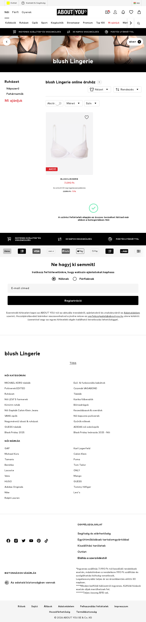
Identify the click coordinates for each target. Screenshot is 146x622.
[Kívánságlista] (131, 12)
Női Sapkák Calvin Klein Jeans (21, 410)
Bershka (9, 465)
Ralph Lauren (12, 498)
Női (7, 12)
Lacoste (9, 470)
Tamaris (9, 459)
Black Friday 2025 (15, 432)
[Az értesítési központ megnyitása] (123, 12)
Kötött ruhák (12, 405)
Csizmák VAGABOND (85, 388)
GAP (7, 448)
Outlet (13, 3)
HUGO (8, 481)
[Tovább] (131, 23)
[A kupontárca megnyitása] (107, 12)
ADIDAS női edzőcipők (86, 427)
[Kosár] (139, 12)
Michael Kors (12, 454)
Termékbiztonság (86, 612)
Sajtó (34, 606)
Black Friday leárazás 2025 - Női (92, 432)
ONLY (77, 470)
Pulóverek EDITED (15, 388)
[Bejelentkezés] (115, 12)
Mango (78, 476)
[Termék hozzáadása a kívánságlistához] (86, 117)
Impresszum (121, 606)
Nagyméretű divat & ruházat (21, 421)
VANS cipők (11, 416)
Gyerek (26, 12)
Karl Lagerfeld (82, 448)
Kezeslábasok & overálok (88, 410)
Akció (51, 103)
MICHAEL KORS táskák (17, 383)
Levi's (77, 492)
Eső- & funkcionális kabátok (89, 383)
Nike (7, 492)
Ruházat (9, 394)
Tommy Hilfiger (82, 487)
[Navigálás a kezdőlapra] (25, 526)
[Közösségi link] (8, 541)
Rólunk (21, 606)
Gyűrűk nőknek (82, 421)
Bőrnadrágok (81, 405)
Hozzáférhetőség (59, 612)
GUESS (78, 481)
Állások (48, 606)
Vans (7, 476)
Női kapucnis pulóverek (86, 416)
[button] (99, 89)
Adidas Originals (14, 487)
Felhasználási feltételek (94, 606)
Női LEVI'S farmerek (16, 399)
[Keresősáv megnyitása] (137, 23)
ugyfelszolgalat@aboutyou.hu (105, 316)
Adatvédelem (132, 312)
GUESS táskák (13, 427)
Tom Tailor (80, 465)
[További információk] (69, 194)
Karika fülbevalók (83, 399)
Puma (77, 459)
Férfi (15, 12)
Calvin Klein (80, 454)
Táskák (78, 394)
